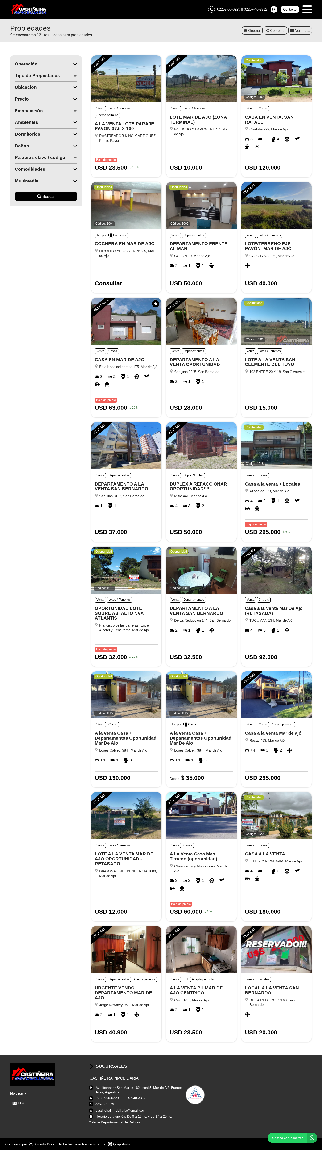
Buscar (48, 196)
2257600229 (104, 1104)
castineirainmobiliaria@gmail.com (121, 1110)
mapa (305, 30)
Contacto (290, 9)
